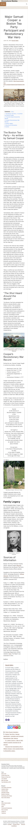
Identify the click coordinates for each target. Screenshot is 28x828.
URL (10, 654)
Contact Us (3, 811)
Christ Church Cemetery (11, 732)
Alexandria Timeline (5, 792)
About (2, 806)
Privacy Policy (16, 824)
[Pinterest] (16, 727)
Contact (10, 824)
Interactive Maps (4, 790)
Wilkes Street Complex (5, 802)
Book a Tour (3, 773)
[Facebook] (9, 727)
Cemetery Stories (4, 789)
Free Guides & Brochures (6, 787)
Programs (3, 804)
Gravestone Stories (9, 1)
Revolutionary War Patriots (6, 795)
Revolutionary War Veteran (10, 738)
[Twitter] (11, 727)
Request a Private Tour (5, 776)
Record (19, 565)
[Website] (9, 720)
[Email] (6, 720)
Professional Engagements (6, 808)
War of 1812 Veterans (5, 797)
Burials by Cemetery (5, 794)
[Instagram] (14, 727)
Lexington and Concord (17, 736)
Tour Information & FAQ (6, 781)
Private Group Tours (5, 775)
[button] (26, 4)
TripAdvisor (3, 813)
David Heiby (15, 40)
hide (12, 111)
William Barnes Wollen (12, 349)
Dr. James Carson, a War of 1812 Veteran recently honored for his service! (13, 742)
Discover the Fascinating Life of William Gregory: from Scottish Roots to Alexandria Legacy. (13, 749)
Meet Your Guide (4, 780)
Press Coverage (4, 809)
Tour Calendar (4, 778)
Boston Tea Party (10, 734)
